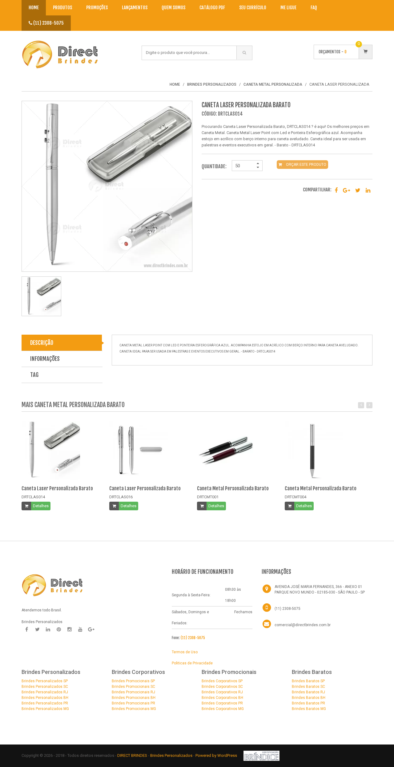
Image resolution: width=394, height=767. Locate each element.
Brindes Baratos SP (308, 681)
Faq (314, 7)
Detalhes (41, 506)
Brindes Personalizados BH (45, 698)
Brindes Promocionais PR (133, 703)
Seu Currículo (252, 7)
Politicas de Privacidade (192, 663)
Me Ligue (288, 7)
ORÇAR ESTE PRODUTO (305, 164)
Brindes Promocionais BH (133, 698)
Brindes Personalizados (171, 755)
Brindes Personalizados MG (45, 709)
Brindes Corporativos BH (222, 698)
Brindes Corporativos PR (222, 703)
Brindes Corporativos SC (222, 686)
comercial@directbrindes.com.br (303, 625)
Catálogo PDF (212, 7)
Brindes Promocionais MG (134, 709)
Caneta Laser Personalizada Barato (57, 488)
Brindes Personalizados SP (45, 681)
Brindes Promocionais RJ (133, 692)
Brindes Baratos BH (308, 698)
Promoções (97, 7)
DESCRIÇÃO (41, 342)
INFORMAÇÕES (45, 358)
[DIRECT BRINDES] (52, 584)
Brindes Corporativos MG (223, 709)
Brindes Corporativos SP (222, 681)
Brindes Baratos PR (308, 703)
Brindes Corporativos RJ (222, 692)
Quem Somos (173, 7)
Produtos (62, 7)
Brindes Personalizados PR (45, 703)
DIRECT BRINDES (132, 755)
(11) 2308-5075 (48, 23)
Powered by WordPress (216, 755)
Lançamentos (134, 7)
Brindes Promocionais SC (133, 686)
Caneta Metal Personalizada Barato (233, 488)
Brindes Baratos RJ (308, 692)
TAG (34, 374)
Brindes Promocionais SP (133, 681)
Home (34, 7)
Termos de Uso (185, 652)
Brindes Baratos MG (309, 709)
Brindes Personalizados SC (45, 686)
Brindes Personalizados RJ (45, 692)
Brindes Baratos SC (308, 686)
